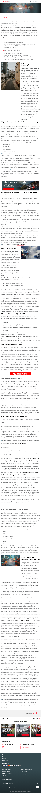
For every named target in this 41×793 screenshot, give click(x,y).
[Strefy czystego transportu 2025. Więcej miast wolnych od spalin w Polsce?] (10, 560)
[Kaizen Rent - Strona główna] (6, 1)
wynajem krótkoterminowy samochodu (16, 460)
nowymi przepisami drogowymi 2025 (30, 472)
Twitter (39, 713)
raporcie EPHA (28, 704)
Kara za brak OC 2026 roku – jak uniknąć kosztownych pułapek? (22, 729)
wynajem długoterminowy (19, 466)
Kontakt (22, 772)
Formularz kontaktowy (8, 746)
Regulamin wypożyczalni (7, 773)
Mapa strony (4, 775)
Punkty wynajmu (26, 747)
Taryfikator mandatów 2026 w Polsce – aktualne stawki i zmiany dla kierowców (7, 729)
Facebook (36, 713)
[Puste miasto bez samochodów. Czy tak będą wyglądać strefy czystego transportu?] (10, 76)
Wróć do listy (5, 17)
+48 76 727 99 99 (31, 1)
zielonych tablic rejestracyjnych (23, 620)
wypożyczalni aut (32, 460)
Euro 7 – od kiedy (20, 244)
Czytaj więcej (10, 734)
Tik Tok (15, 787)
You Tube (12, 787)
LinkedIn (34, 713)
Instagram (9, 787)
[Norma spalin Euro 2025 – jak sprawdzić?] (30, 252)
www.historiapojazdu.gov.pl (10, 336)
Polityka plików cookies (6, 769)
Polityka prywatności (6, 771)
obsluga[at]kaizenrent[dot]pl (28, 744)
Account (39, 1)
